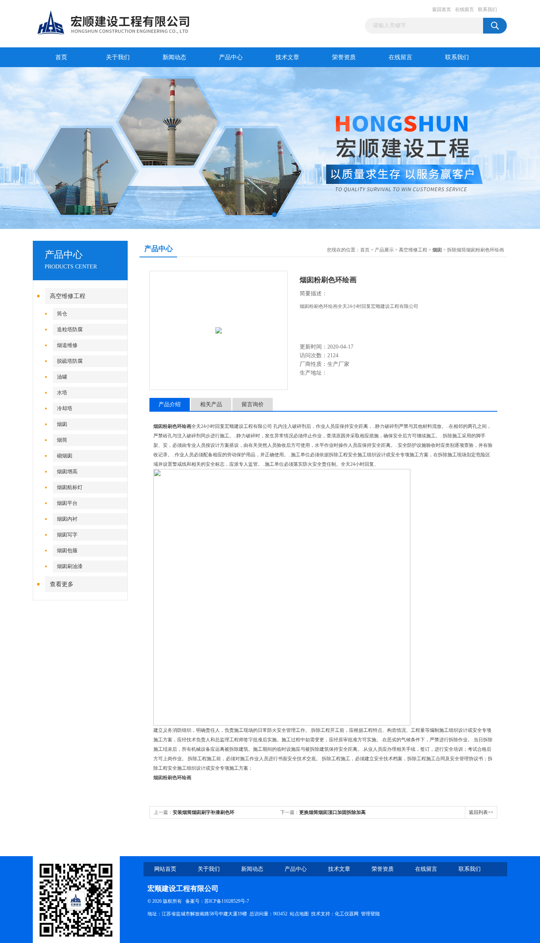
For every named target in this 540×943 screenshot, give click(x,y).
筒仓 (62, 314)
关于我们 (118, 57)
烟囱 (62, 424)
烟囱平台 (67, 503)
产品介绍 (170, 404)
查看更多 (62, 584)
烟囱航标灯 (70, 487)
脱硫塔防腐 (70, 361)
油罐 (62, 377)
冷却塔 (64, 408)
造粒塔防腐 (70, 329)
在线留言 (464, 9)
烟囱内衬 (67, 519)
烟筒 (62, 440)
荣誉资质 (344, 57)
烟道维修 (67, 345)
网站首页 (165, 869)
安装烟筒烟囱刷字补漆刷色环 (203, 812)
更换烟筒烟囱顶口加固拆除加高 (332, 812)
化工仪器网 (347, 914)
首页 (61, 57)
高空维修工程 (67, 296)
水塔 (62, 393)
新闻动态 (174, 57)
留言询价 (253, 404)
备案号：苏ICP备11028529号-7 (215, 901)
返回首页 (441, 9)
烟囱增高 (67, 471)
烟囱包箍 (67, 550)
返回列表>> (481, 812)
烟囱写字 (67, 535)
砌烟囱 (64, 456)
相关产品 (211, 404)
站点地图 (299, 914)
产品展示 (384, 250)
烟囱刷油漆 (70, 566)
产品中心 (231, 57)
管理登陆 (370, 914)
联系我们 (487, 9)
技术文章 (287, 57)
